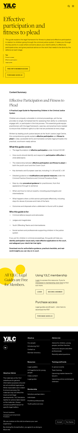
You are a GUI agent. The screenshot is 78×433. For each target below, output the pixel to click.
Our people (32, 343)
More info (6, 430)
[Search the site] (68, 6)
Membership (32, 389)
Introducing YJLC (33, 346)
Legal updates (33, 367)
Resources (31, 362)
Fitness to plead (9, 57)
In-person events (58, 367)
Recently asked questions (61, 354)
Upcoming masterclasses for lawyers (62, 374)
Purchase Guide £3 (14, 75)
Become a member (55, 292)
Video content (33, 376)
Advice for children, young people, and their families (61, 344)
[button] (73, 6)
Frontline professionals (36, 401)
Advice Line (56, 338)
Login (37, 280)
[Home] (9, 6)
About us (31, 338)
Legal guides (8, 62)
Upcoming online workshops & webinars (63, 380)
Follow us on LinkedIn (5, 347)
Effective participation (11, 60)
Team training (57, 370)
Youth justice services (35, 404)
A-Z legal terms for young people (37, 371)
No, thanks (70, 422)
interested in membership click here (49, 283)
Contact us (31, 349)
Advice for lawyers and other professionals (62, 350)
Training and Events (59, 362)
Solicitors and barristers (36, 394)
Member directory (34, 353)
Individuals (31, 397)
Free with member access (17, 69)
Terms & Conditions (9, 412)
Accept (59, 422)
